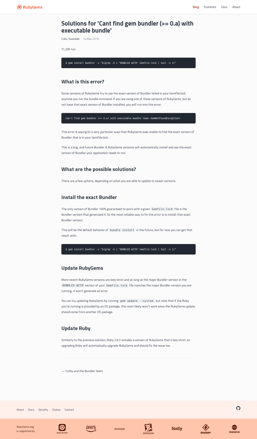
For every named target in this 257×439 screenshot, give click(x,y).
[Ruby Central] (62, 429)
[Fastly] (177, 429)
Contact (69, 409)
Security (43, 409)
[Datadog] (148, 429)
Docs (224, 7)
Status (56, 409)
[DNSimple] (120, 429)
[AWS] (91, 429)
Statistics (210, 7)
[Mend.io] (234, 429)
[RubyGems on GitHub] (238, 408)
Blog (196, 7)
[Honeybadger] (206, 429)
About (236, 7)
